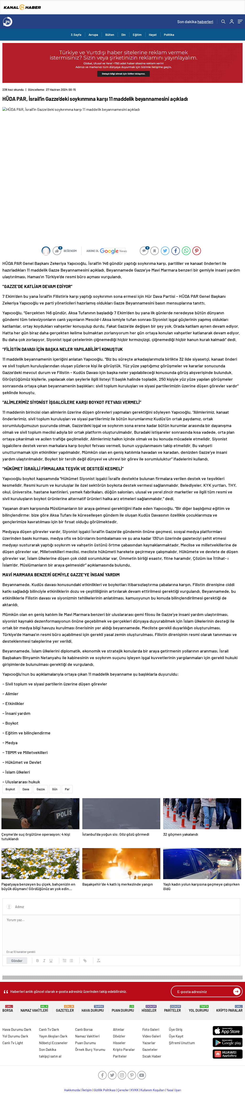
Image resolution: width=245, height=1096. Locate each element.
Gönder (16, 960)
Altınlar (118, 1029)
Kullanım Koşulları (152, 1090)
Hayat (153, 35)
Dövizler (119, 1036)
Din (123, 35)
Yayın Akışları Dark (53, 1036)
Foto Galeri (150, 1029)
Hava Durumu (93, 1008)
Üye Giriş (175, 1029)
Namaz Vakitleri (34, 1008)
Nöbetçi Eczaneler (53, 1043)
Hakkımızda (72, 1090)
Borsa (7, 1008)
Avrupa (93, 35)
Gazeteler (65, 1008)
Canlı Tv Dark (49, 1029)
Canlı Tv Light (12, 1043)
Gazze (41, 789)
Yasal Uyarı (174, 1090)
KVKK (135, 1090)
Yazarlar (149, 1043)
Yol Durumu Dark (15, 1036)
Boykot (10, 789)
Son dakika (195, 21)
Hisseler (149, 1008)
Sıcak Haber (151, 1056)
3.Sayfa (76, 35)
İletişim (87, 1090)
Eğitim (137, 35)
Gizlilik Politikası (105, 1090)
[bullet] (71, 960)
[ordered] (64, 960)
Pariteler (172, 1008)
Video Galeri (151, 1036)
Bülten (109, 35)
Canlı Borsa (84, 1029)
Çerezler (123, 1090)
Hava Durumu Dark (16, 1029)
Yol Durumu (199, 1008)
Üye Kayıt (176, 1036)
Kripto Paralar (229, 1008)
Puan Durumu (123, 1008)
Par (67, 789)
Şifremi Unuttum (182, 1043)
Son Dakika (47, 1049)
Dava (25, 789)
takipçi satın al (50, 1056)
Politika (169, 35)
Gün (54, 789)
